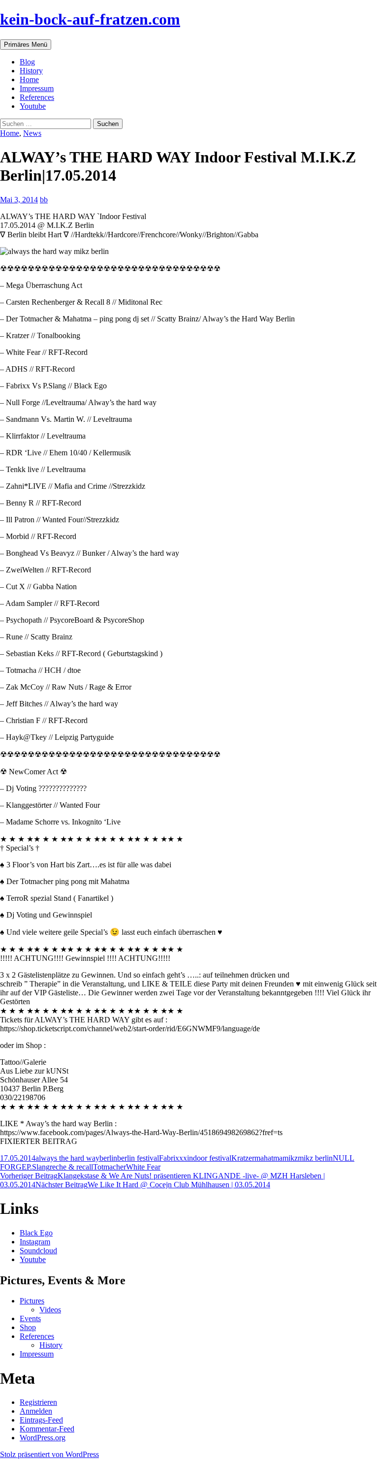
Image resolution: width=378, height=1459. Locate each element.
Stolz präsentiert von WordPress (49, 1454)
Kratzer (242, 1158)
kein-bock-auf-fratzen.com (90, 19)
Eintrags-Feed (41, 1420)
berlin (108, 1158)
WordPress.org (42, 1437)
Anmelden (36, 1411)
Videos (50, 1309)
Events (30, 1318)
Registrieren (38, 1402)
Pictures (32, 1301)
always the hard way (67, 1158)
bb (44, 199)
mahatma (268, 1158)
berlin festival (138, 1158)
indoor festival (209, 1158)
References (37, 97)
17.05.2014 (17, 1158)
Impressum (37, 88)
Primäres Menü (25, 44)
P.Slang (38, 1167)
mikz (290, 1158)
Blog (27, 62)
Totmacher (109, 1167)
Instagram (35, 1241)
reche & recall (71, 1167)
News (32, 133)
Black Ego (36, 1233)
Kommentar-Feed (47, 1429)
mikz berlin (315, 1158)
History (31, 70)
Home (29, 79)
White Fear (143, 1167)
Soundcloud (38, 1250)
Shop (28, 1327)
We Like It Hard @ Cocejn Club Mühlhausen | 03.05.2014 (152, 1184)
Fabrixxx (173, 1158)
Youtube (33, 106)
